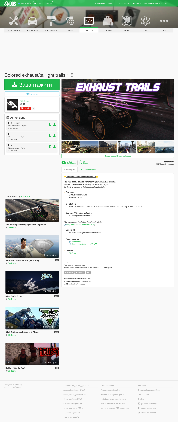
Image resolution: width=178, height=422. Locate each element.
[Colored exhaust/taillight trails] (118, 109)
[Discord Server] (24, 104)
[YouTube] (21, 104)
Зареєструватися (154, 3)
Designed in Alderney (13, 384)
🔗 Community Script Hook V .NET (83, 244)
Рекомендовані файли (110, 390)
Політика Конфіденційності (149, 390)
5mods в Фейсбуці (148, 408)
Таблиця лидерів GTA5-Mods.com (115, 408)
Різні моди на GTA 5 (71, 417)
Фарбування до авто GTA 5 (75, 394)
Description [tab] (70, 169)
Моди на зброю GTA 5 (72, 399)
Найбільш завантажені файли (113, 399)
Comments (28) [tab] (89, 169)
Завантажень (71, 163)
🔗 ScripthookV (75, 241)
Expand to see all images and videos (117, 156)
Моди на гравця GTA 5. (73, 408)
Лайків (85, 163)
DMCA (141, 399)
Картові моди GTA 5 (71, 412)
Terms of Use (143, 394)
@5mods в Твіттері (148, 403)
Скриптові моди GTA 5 (72, 403)
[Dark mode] (166, 3)
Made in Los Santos (12, 387)
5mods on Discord (148, 412)
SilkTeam (24, 101)
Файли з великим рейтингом (113, 403)
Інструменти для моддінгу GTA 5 (77, 385)
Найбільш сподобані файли (112, 394)
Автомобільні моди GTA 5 (74, 390)
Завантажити (123, 3)
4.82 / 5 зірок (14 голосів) (165, 164)
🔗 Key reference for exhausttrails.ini (79, 224)
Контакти (142, 385)
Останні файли (107, 385)
